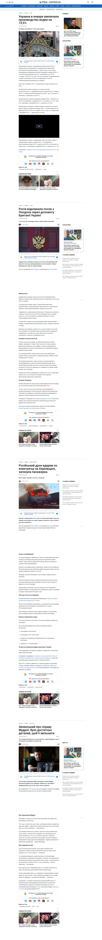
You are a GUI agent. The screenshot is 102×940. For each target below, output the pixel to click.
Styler (68, 6)
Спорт (57, 6)
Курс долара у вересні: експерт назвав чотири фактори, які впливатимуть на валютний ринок (72, 266)
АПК (31, 13)
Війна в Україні (59, 9)
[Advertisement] (39, 281)
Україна (51, 425)
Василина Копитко (68, 58)
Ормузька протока (50, 9)
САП (38, 906)
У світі (31, 205)
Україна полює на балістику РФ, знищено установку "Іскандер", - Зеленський (70, 260)
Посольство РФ (23, 425)
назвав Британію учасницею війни (29, 408)
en (9, 2)
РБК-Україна (35, 269)
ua (7, 2)
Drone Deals (42, 9)
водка (45, 169)
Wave (62, 6)
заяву (51, 526)
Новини (24, 6)
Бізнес (46, 6)
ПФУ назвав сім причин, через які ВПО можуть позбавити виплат (72, 277)
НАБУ (33, 906)
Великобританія (43, 425)
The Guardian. (53, 269)
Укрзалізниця (22, 687)
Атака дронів (30, 687)
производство (38, 169)
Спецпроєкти (76, 6)
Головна (20, 13)
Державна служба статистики (26, 169)
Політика (39, 6)
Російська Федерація (33, 425)
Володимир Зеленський (24, 906)
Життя (52, 6)
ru (12, 2)
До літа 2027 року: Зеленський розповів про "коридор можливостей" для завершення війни (72, 33)
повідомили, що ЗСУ (46, 398)
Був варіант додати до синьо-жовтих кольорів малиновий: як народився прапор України (72, 63)
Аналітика (31, 6)
